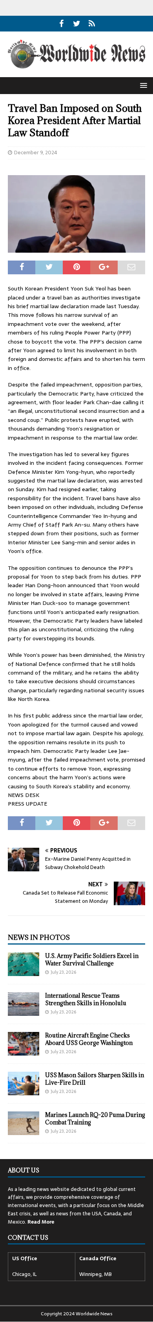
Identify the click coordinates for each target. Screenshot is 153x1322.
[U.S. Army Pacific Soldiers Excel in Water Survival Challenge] (23, 964)
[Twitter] (77, 23)
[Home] (92, 23)
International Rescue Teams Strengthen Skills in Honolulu (85, 999)
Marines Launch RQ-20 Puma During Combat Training (95, 1118)
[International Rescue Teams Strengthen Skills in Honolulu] (23, 1004)
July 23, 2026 (63, 972)
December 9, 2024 (35, 152)
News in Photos (39, 937)
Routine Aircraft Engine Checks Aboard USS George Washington (89, 1039)
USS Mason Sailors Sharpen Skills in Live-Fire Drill (94, 1078)
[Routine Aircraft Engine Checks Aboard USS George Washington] (23, 1044)
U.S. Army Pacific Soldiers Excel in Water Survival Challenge (91, 959)
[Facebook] (61, 23)
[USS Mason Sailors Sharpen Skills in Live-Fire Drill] (23, 1083)
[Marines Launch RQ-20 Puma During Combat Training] (23, 1123)
